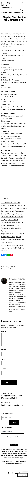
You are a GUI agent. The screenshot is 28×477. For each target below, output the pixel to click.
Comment (5, 331)
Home (3, 10)
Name (3, 350)
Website (3, 369)
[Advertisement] (14, 182)
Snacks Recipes (12, 10)
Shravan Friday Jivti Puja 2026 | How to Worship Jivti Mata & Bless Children (13, 248)
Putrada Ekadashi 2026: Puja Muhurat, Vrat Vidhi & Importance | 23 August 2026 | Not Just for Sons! (14, 205)
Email (3, 359)
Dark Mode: (21, 475)
